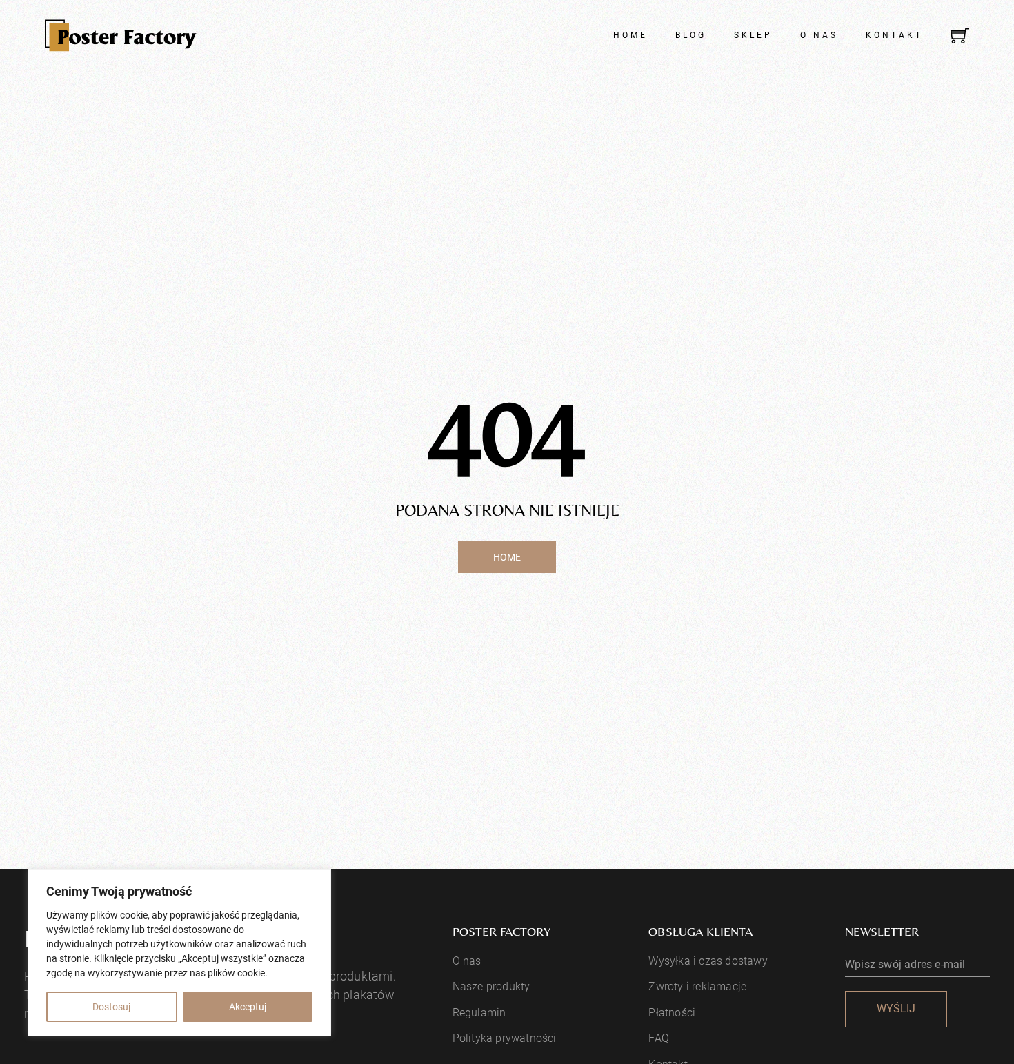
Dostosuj (111, 1006)
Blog (690, 35)
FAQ (658, 1038)
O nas (819, 35)
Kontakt (894, 35)
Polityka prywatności (505, 1038)
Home (630, 35)
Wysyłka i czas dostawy (707, 960)
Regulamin (479, 1012)
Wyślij (896, 1008)
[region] (179, 952)
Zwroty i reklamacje (697, 986)
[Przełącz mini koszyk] (960, 35)
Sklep (753, 35)
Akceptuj (247, 1006)
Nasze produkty (491, 986)
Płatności (671, 1012)
